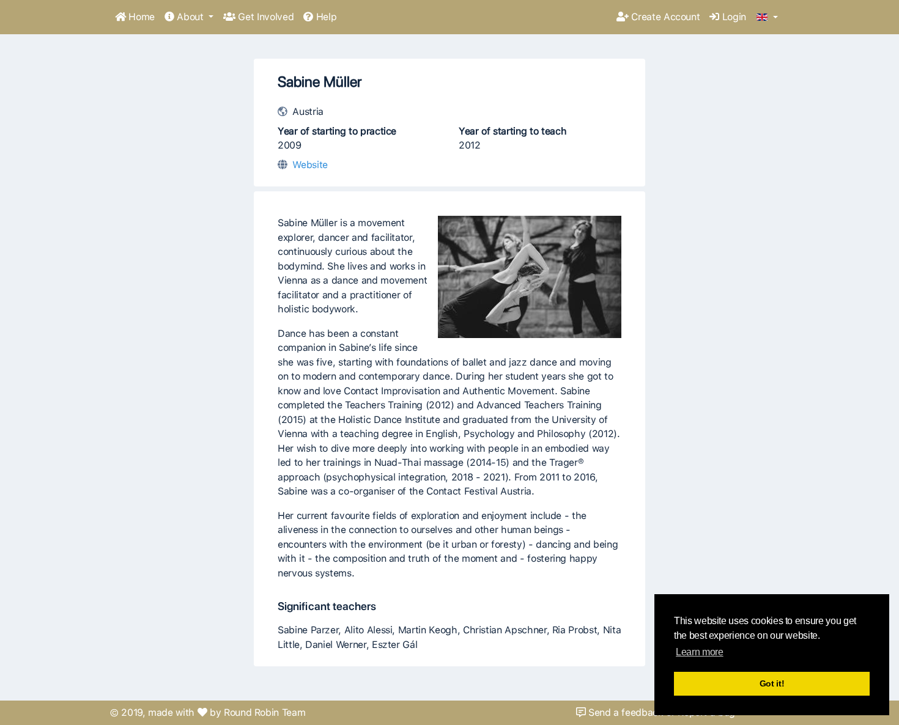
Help (324, 17)
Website (310, 165)
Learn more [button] (699, 652)
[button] (767, 18)
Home (140, 17)
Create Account (664, 17)
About (190, 17)
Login (732, 17)
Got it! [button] (772, 683)
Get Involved (264, 17)
